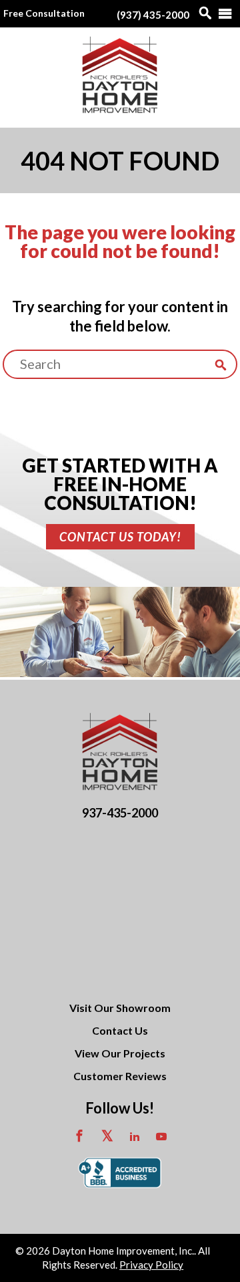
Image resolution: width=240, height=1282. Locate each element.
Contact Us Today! (120, 536)
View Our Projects (120, 1053)
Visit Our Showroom (120, 1007)
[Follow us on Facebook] (79, 1137)
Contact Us (120, 1030)
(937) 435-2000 (153, 15)
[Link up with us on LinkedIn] (134, 1137)
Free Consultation (44, 13)
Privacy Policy (151, 1265)
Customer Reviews (120, 1075)
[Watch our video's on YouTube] (161, 1137)
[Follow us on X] (107, 1137)
